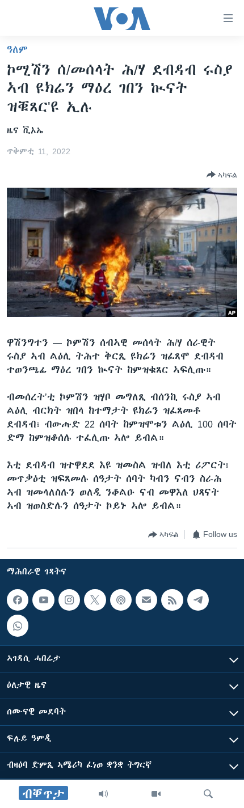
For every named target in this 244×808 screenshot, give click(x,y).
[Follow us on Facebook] (17, 600)
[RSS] (172, 600)
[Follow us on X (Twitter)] (95, 600)
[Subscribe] (146, 600)
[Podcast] (121, 600)
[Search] (208, 794)
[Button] (222, 174)
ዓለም (17, 49)
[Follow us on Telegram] (198, 600)
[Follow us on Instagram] (69, 600)
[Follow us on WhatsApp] (17, 625)
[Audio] (103, 794)
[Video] (156, 794)
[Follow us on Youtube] (43, 600)
